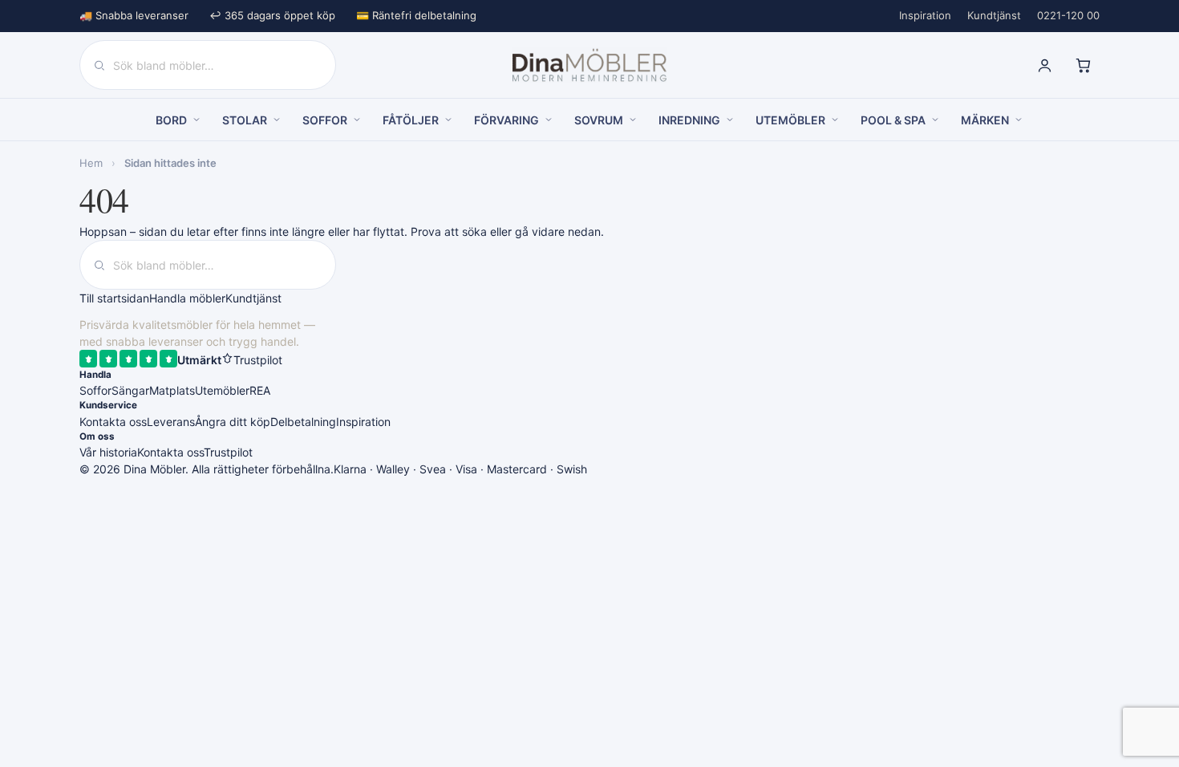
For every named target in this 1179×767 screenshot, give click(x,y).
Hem (91, 162)
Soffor (95, 390)
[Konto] (1044, 65)
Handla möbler (187, 298)
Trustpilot (228, 452)
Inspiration (925, 15)
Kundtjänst (994, 15)
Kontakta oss (113, 421)
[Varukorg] (1083, 65)
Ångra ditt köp (232, 421)
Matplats (172, 390)
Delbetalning (303, 421)
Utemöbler (222, 390)
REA (259, 390)
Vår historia (108, 452)
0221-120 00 (1068, 15)
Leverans (171, 421)
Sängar (130, 390)
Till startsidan (114, 298)
